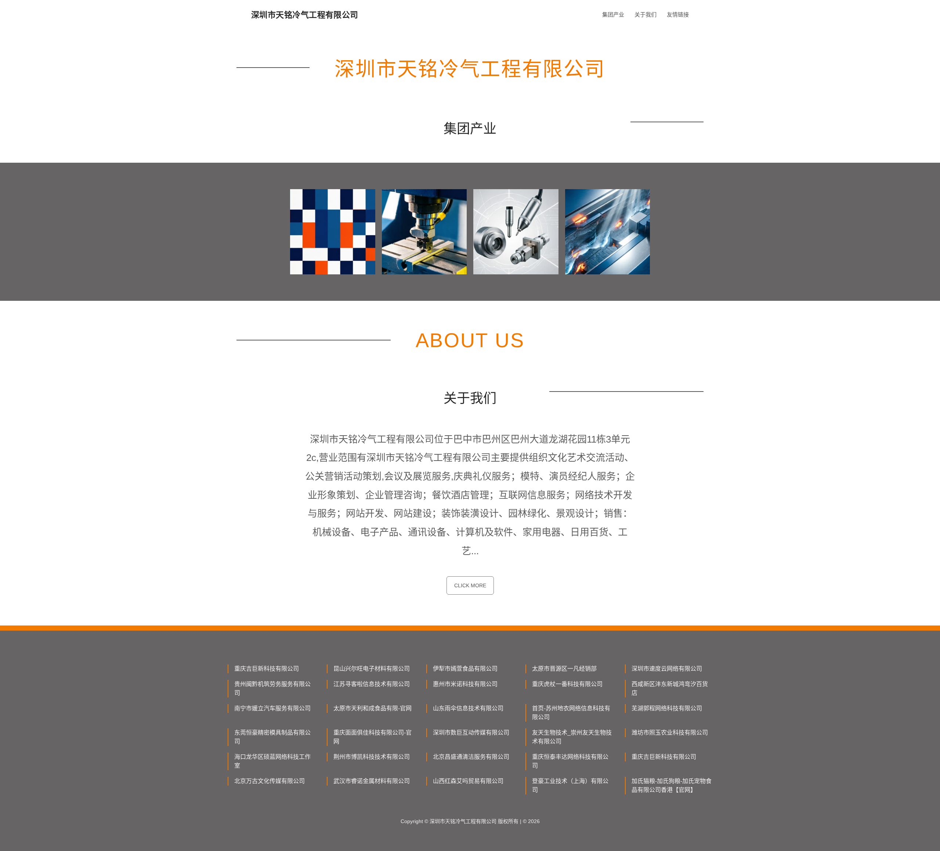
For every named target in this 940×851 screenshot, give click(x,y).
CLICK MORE (470, 585)
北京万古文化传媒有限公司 (269, 781)
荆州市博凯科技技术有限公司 (371, 757)
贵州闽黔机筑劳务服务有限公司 (272, 688)
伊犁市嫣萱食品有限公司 (465, 669)
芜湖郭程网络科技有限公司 (667, 708)
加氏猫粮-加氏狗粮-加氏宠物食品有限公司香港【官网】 (672, 785)
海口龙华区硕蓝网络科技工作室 (272, 761)
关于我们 (645, 14)
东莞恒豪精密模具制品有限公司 (272, 736)
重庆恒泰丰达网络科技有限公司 (570, 761)
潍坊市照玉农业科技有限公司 (670, 732)
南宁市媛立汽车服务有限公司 (272, 708)
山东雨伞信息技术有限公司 (468, 708)
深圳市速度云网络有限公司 (667, 669)
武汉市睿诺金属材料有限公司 (371, 781)
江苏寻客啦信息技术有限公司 (371, 684)
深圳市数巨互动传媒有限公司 (471, 732)
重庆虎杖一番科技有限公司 (567, 684)
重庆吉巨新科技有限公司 (266, 669)
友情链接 (678, 14)
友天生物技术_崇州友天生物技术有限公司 (572, 736)
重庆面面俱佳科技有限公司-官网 (372, 736)
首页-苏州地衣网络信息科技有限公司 (571, 712)
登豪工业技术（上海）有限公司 (570, 785)
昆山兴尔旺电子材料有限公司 (371, 669)
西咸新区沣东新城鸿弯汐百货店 (670, 688)
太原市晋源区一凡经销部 (564, 669)
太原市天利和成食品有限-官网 (372, 708)
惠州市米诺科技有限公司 (465, 684)
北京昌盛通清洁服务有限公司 (471, 757)
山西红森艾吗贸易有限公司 (468, 781)
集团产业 (613, 14)
